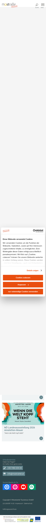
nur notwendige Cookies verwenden (23, 292)
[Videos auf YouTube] (23, 487)
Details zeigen (32, 270)
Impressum (19, 503)
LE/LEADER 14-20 (8, 503)
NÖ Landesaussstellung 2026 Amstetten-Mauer (19, 429)
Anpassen (22, 285)
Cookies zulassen (23, 278)
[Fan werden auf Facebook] (6, 487)
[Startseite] (9, 5)
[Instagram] (15, 487)
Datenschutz (28, 503)
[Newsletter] (31, 487)
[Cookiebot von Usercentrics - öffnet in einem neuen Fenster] (33, 230)
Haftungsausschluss (10, 509)
